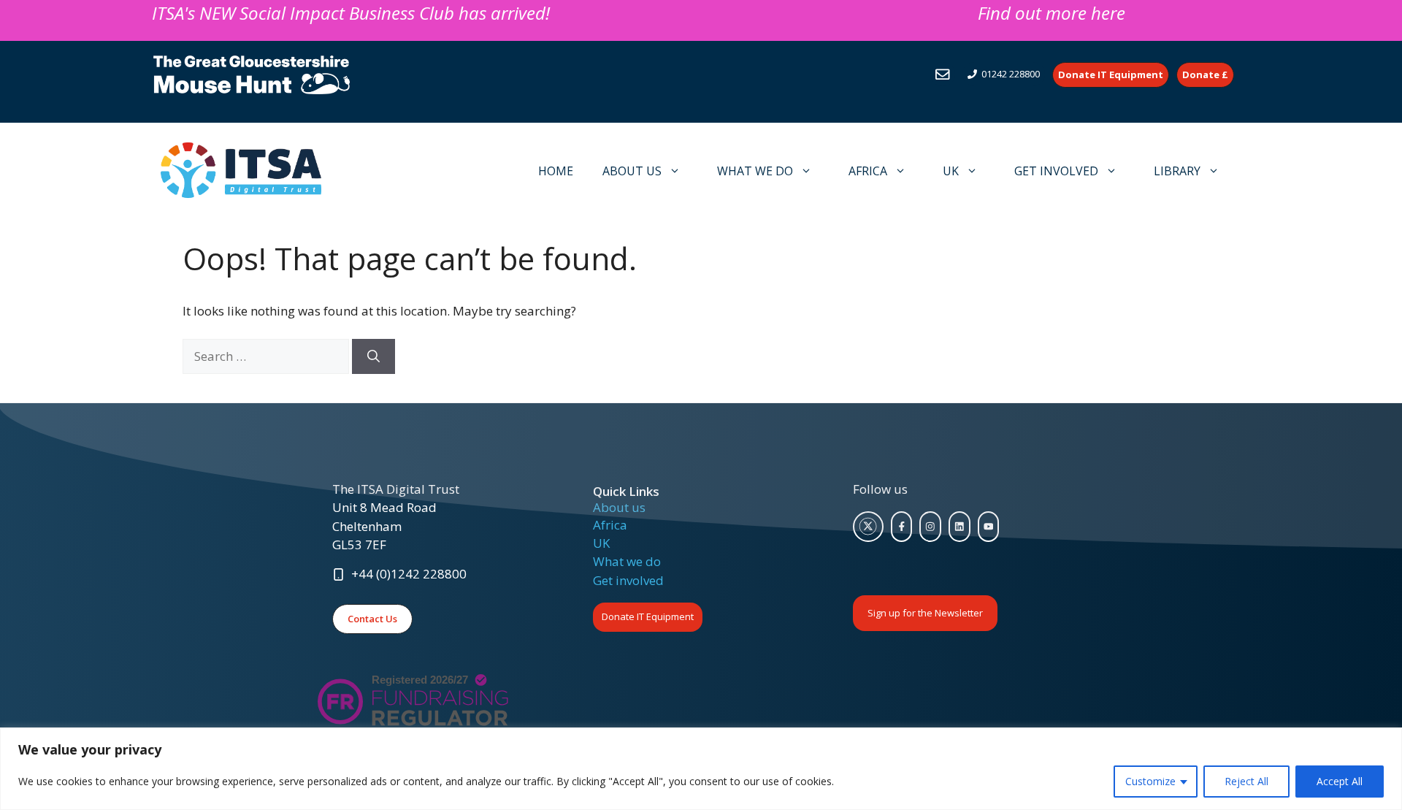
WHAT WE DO (755, 171)
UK (951, 171)
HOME (555, 171)
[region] (701, 768)
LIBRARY (1177, 171)
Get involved (628, 580)
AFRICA (868, 171)
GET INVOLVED (1056, 171)
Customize (1150, 781)
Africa (610, 524)
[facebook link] (902, 526)
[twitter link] (868, 526)
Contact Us (372, 618)
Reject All (1246, 781)
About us (619, 507)
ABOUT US (632, 171)
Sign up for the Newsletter (925, 612)
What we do (627, 561)
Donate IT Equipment (648, 616)
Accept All (1340, 781)
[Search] (373, 356)
